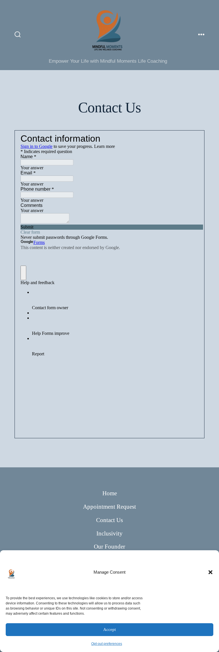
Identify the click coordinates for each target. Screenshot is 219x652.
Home (109, 493)
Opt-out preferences (106, 644)
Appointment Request (109, 506)
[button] (210, 572)
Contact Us (109, 520)
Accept (109, 629)
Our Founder (109, 546)
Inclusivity (109, 533)
